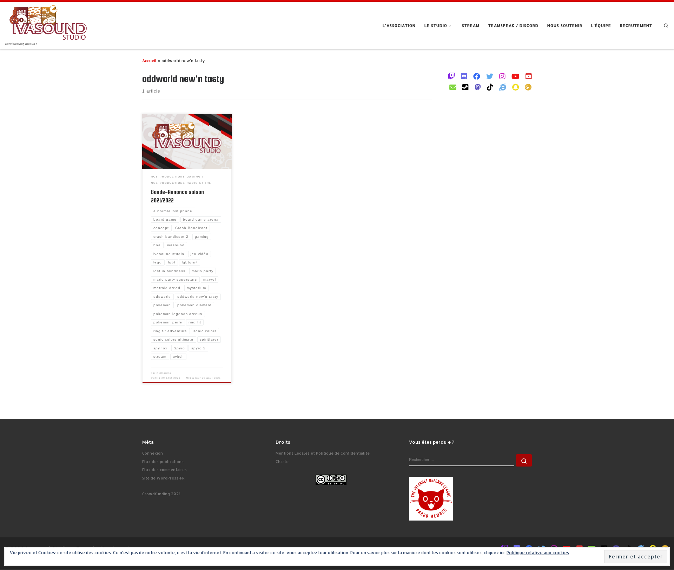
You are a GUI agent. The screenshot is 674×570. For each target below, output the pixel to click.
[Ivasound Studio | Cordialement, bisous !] (48, 21)
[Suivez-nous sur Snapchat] (515, 87)
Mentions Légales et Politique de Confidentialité (323, 453)
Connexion (152, 453)
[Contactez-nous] (452, 87)
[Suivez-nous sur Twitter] (489, 76)
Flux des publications (163, 461)
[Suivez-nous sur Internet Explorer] (502, 87)
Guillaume (164, 373)
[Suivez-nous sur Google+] (528, 87)
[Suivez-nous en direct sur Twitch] (451, 76)
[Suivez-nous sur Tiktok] (490, 87)
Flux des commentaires (164, 469)
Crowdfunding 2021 (161, 493)
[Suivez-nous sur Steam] (465, 87)
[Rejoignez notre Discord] (464, 76)
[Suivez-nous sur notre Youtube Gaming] (515, 76)
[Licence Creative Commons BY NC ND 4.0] (331, 479)
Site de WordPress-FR (163, 478)
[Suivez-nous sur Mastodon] (478, 87)
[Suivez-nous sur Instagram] (502, 76)
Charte (282, 461)
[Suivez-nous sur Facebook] (476, 76)
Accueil (149, 60)
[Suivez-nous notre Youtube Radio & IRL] (529, 76)
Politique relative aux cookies (538, 552)
